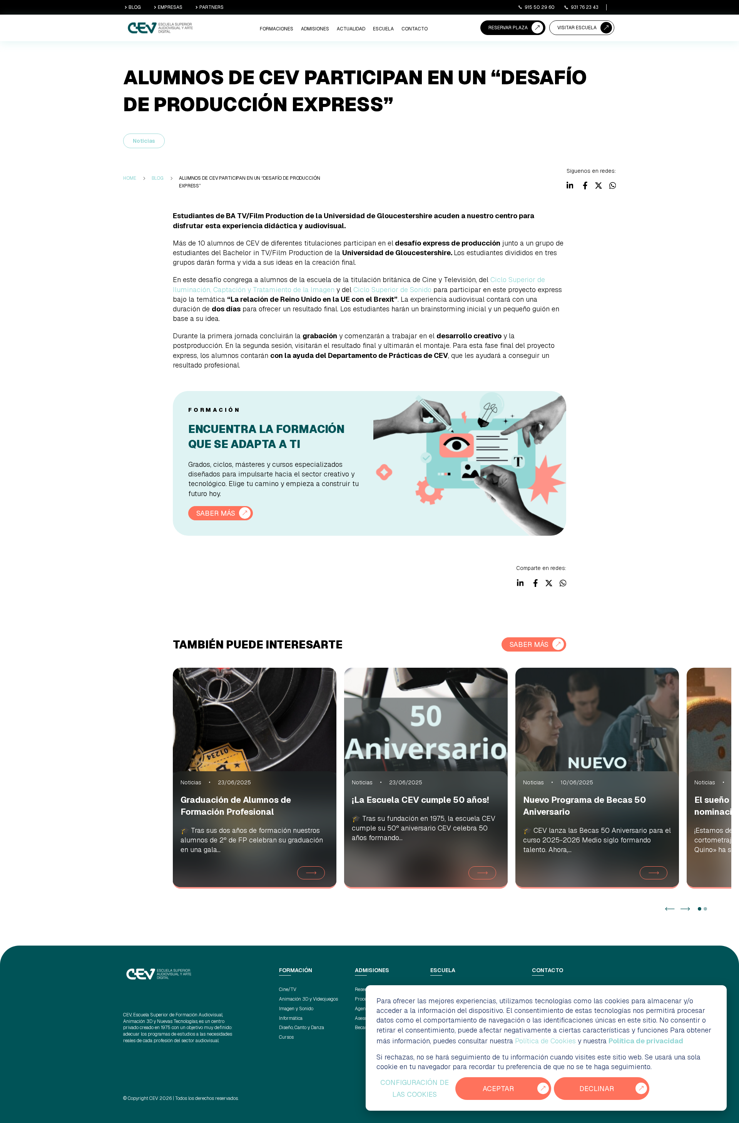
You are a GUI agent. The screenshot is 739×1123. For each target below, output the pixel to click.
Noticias (144, 140)
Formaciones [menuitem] (276, 29)
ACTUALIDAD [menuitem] (351, 29)
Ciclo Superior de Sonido (392, 289)
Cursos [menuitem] (286, 1037)
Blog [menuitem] (158, 178)
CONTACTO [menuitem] (414, 29)
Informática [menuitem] (291, 1018)
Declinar (596, 1088)
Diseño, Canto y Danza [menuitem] (301, 1027)
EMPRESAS (170, 7)
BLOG (135, 7)
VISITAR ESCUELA (577, 28)
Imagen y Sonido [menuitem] (296, 1009)
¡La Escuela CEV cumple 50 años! (420, 799)
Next (685, 909)
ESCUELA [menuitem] (383, 29)
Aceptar (498, 1088)
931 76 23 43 (585, 7)
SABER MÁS (215, 513)
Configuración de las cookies (414, 1088)
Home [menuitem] (129, 178)
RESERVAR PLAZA (508, 28)
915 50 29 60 (540, 7)
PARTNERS (211, 7)
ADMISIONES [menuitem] (315, 29)
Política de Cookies (545, 1040)
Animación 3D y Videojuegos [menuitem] (308, 999)
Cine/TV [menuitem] (287, 989)
